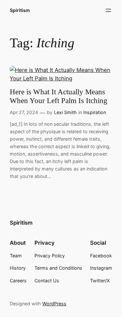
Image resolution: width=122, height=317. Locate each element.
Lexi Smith (65, 112)
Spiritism (20, 10)
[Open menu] (108, 10)
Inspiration (94, 112)
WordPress (54, 303)
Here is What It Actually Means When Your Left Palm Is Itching (58, 96)
